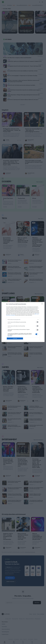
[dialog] (23, 322)
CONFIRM (15, 338)
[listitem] (23, 319)
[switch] (36, 322)
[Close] (42, 304)
